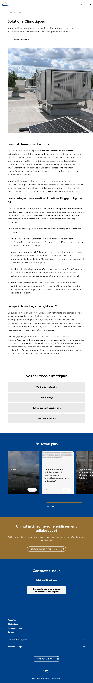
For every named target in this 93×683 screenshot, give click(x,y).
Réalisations (13, 624)
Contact (11, 632)
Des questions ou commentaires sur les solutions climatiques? (46, 590)
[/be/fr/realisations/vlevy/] (23, 472)
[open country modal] (81, 4)
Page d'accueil (13, 620)
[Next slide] (53, 506)
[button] (90, 4)
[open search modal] (85, 4)
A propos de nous (15, 628)
